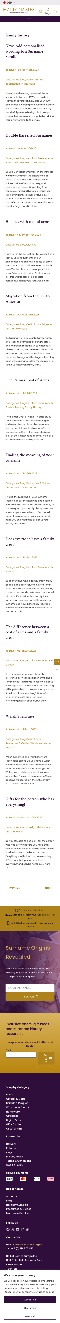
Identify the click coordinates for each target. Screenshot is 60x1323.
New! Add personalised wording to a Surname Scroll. (25, 51)
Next (49, 887)
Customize (30, 1308)
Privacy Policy (14, 1156)
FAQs (9, 1152)
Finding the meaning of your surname (30, 457)
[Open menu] (55, 2)
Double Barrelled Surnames (29, 135)
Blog (22, 79)
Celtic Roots (33, 324)
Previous (13, 887)
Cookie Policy (14, 1165)
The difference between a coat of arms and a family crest (27, 632)
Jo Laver (11, 70)
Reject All (30, 1316)
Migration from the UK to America (28, 299)
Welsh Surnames (20, 716)
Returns (11, 1148)
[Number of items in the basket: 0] (55, 12)
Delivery (11, 1144)
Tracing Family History (28, 407)
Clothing (31, 244)
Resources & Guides (38, 483)
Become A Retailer (17, 1213)
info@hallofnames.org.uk (27, 1244)
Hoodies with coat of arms (28, 221)
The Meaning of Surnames (30, 162)
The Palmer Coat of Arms (27, 380)
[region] (30, 1296)
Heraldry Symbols (17, 1205)
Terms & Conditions (18, 1161)
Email (8, 1050)
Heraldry (31, 158)
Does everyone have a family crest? (30, 541)
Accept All (30, 1299)
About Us (12, 1196)
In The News (28, 84)
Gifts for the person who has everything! (30, 801)
